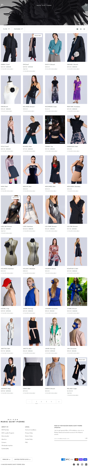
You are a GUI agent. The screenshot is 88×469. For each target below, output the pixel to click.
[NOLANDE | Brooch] (33, 89)
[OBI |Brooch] (11, 89)
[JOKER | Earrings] (33, 291)
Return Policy (29, 436)
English (5, 459)
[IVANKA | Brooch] (55, 371)
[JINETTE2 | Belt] (11, 331)
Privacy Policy (29, 433)
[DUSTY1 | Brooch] (55, 47)
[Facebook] (74, 464)
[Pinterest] (78, 464)
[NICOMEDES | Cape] (55, 89)
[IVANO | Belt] (33, 371)
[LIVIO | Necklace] (33, 209)
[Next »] (59, 401)
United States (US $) (21, 459)
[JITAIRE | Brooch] (77, 291)
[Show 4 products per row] (85, 29)
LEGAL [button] (27, 427)
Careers (4, 442)
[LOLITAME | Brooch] (55, 209)
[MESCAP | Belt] (33, 169)
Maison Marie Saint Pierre (11, 464)
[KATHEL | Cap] (11, 291)
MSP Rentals (5, 430)
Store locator (5, 436)
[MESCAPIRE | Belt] (55, 169)
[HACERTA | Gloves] (55, 251)
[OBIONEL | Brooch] (77, 47)
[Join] (85, 438)
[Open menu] (4, 5)
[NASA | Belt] (11, 169)
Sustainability (5, 448)
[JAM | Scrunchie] (77, 331)
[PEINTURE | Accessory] (77, 89)
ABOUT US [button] (5, 427)
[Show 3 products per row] (81, 29)
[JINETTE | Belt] (33, 331)
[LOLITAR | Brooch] (77, 209)
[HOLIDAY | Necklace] (33, 251)
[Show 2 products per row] (77, 29)
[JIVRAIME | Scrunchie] (55, 291)
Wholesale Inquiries (7, 445)
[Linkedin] (86, 464)
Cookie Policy (29, 439)
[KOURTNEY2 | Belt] (77, 251)
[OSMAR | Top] (55, 129)
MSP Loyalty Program (8, 433)
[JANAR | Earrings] (55, 331)
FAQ (26, 442)
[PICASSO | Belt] (33, 129)
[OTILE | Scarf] (11, 129)
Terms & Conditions (30, 430)
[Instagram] (82, 464)
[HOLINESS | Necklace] (11, 251)
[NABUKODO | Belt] (77, 129)
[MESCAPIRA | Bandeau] (77, 169)
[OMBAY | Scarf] (11, 47)
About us (4, 439)
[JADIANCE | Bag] (11, 371)
